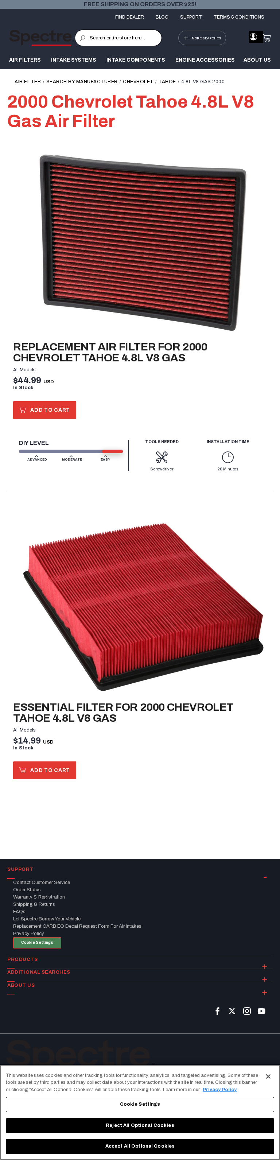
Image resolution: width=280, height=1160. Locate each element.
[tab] (140, 869)
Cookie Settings (37, 942)
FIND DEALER (129, 17)
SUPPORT (191, 17)
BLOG (162, 17)
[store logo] (42, 38)
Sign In (253, 37)
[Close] (268, 1076)
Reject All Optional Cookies (140, 1125)
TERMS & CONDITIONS (239, 17)
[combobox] (118, 38)
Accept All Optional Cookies (140, 1146)
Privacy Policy (220, 1089)
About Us (257, 60)
